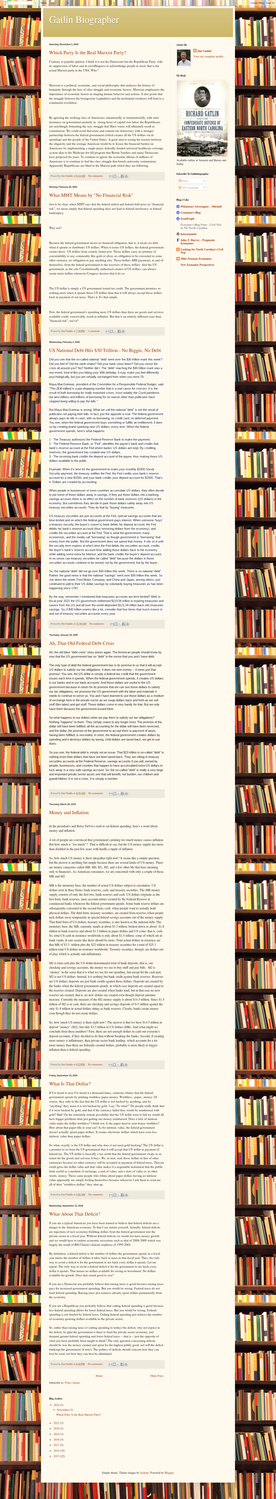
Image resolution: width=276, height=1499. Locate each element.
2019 (57, 1434)
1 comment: (94, 331)
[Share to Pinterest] (126, 176)
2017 (57, 1445)
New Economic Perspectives (197, 265)
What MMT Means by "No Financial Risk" (91, 195)
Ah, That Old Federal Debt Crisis (81, 643)
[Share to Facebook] (122, 176)
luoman (144, 1473)
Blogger (169, 1473)
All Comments (190, 188)
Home (99, 1376)
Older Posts (156, 1376)
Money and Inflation (69, 812)
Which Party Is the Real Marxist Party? (87, 52)
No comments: (96, 176)
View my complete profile (208, 56)
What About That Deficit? (74, 1214)
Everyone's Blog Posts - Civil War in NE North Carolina (201, 226)
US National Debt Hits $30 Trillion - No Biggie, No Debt (105, 350)
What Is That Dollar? (70, 1083)
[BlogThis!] (115, 176)
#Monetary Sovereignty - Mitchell (201, 206)
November (63, 1410)
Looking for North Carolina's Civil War (202, 251)
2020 (57, 1428)
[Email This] (111, 176)
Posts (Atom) (72, 1383)
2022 (57, 1423)
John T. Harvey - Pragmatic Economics (198, 241)
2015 (57, 1456)
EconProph (187, 218)
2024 (57, 1405)
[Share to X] (119, 176)
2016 (57, 1450)
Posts (184, 181)
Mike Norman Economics (196, 258)
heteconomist (189, 234)
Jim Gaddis (204, 51)
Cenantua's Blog (191, 212)
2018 (57, 1439)
